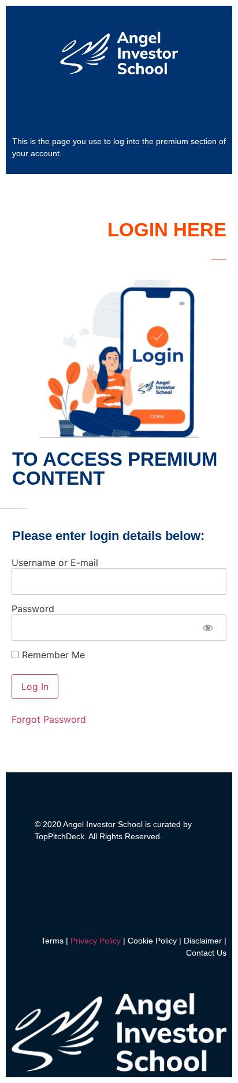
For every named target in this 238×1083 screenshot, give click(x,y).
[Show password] (207, 627)
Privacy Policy (95, 940)
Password (33, 608)
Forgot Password (49, 719)
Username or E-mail (55, 562)
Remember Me (52, 654)
